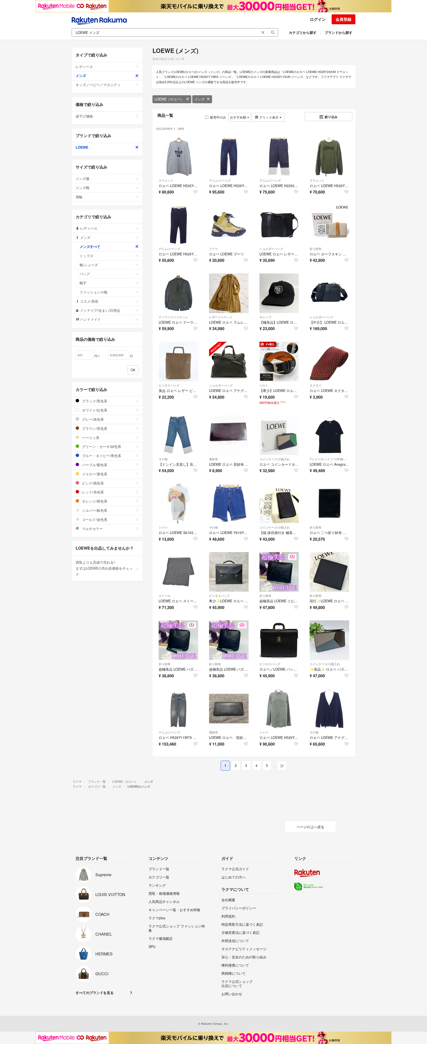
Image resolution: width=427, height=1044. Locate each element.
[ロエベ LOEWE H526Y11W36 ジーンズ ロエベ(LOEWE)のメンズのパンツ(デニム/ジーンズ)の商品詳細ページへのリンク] (178, 225)
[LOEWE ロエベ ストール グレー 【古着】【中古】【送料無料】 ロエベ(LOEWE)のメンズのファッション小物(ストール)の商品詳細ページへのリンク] (178, 572)
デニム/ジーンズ (220, 180)
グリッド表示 (268, 117)
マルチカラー (92, 528)
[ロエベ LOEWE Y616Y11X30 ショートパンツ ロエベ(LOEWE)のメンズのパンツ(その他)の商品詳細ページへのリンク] (229, 503)
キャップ (265, 317)
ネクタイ (315, 385)
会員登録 (343, 19)
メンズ (199, 99)
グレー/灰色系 (92, 419)
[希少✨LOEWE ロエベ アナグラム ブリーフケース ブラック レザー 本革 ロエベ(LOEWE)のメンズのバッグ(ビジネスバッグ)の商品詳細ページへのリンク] (229, 572)
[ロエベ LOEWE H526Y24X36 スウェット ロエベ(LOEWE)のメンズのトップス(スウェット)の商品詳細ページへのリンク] (178, 156)
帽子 (83, 282)
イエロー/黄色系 (94, 473)
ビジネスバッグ (169, 385)
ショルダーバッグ (271, 248)
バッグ (85, 273)
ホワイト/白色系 (94, 410)
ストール (165, 595)
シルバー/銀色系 (94, 510)
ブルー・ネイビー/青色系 (101, 455)
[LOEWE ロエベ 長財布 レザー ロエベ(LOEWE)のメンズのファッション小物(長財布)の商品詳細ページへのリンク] (229, 708)
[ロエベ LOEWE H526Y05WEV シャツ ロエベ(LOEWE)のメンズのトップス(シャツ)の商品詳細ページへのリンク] (279, 708)
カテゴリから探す (303, 32)
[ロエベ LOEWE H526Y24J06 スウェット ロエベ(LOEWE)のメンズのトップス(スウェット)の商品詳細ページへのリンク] (329, 156)
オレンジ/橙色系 (94, 501)
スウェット (166, 180)
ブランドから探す (338, 32)
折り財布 (315, 248)
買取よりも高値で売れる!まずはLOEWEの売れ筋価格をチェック (104, 568)
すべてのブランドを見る (95, 992)
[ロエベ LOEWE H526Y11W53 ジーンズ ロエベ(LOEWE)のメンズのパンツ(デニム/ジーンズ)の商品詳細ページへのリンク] (229, 156)
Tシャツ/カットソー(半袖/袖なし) (329, 459)
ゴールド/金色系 (94, 519)
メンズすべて (90, 246)
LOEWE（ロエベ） (169, 99)
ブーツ (213, 248)
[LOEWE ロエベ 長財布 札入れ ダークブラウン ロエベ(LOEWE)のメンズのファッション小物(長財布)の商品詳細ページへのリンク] (229, 435)
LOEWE (82, 147)
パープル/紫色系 (94, 464)
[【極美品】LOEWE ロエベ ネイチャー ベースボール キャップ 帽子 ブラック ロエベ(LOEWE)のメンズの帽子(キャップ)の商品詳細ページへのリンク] (279, 293)
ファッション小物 (93, 292)
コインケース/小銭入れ (274, 459)
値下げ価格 (84, 116)
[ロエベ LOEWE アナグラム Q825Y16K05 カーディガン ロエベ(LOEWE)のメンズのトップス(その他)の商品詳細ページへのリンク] (329, 708)
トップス (86, 255)
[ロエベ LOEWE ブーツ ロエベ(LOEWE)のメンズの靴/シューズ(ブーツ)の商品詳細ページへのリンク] (229, 225)
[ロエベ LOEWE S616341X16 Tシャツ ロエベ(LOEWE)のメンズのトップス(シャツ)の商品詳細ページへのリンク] (178, 503)
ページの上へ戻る (310, 826)
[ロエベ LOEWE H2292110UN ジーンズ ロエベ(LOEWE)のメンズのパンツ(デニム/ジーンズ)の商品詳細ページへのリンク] (279, 156)
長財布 (213, 459)
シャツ (163, 527)
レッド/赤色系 (92, 491)
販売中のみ (218, 117)
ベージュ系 (90, 437)
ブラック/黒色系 (94, 400)
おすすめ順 (238, 117)
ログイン (318, 19)
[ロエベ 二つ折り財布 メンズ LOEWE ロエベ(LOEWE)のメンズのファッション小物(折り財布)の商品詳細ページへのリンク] (329, 503)
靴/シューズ (89, 264)
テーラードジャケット (173, 317)
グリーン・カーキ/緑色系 (101, 446)
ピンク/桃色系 (92, 483)
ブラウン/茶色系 (94, 428)
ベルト (263, 385)
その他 (163, 459)
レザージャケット (221, 317)
